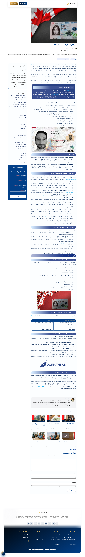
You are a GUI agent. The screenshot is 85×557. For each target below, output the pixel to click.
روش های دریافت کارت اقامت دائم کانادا (18, 73)
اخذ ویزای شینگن (22, 155)
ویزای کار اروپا (23, 124)
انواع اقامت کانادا (22, 72)
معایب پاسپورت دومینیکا (21, 162)
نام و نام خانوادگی (21, 175)
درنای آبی (75, 51)
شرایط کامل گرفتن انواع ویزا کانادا (64, 256)
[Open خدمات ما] (56, 4)
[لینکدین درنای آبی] (42, 523)
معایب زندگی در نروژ (22, 135)
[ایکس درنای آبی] (56, 523)
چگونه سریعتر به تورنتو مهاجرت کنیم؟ (54, 441)
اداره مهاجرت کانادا (70, 91)
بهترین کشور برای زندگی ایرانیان (19, 102)
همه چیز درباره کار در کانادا (41, 441)
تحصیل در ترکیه (23, 115)
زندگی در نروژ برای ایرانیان (21, 144)
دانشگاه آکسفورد (22, 113)
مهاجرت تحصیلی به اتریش (21, 111)
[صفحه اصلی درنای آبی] (71, 3)
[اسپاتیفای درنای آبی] (49, 523)
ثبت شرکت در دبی (22, 131)
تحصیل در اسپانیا (22, 117)
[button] (10, 66)
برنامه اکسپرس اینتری (69, 192)
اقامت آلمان (24, 133)
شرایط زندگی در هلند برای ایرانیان (19, 149)
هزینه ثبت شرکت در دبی (21, 128)
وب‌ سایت (74, 482)
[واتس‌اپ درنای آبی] (39, 523)
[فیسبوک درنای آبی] (53, 523)
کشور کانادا (69, 51)
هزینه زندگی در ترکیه (22, 140)
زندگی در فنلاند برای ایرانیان (20, 142)
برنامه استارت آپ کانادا (68, 201)
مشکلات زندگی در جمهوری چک (20, 151)
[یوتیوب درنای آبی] (46, 523)
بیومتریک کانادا (61, 243)
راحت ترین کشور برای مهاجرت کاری (19, 100)
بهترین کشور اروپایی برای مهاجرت (19, 104)
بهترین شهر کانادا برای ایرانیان (20, 153)
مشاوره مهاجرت (23, 108)
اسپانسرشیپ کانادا (48, 216)
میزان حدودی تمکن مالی (20, 185)
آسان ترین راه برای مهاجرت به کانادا (66, 78)
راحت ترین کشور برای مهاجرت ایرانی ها (18, 95)
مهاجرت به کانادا (44, 76)
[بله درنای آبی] (28, 523)
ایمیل (74, 477)
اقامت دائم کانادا (69, 65)
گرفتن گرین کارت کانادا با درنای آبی (19, 84)
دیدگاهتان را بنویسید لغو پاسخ (20, 86)
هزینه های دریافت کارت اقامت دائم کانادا (19, 80)
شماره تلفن (22, 180)
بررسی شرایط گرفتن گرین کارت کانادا (19, 77)
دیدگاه (74, 458)
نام (75, 473)
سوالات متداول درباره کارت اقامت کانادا (18, 82)
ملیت (23, 190)
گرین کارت (39, 80)
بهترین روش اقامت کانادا (71, 179)
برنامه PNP (45, 196)
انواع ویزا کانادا (54, 94)
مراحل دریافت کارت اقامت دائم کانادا (19, 75)
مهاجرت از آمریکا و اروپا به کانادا (43, 386)
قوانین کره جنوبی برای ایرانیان (20, 137)
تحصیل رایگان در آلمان (21, 120)
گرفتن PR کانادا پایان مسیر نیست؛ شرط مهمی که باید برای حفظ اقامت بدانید (54, 424)
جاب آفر (24, 122)
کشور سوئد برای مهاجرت (21, 146)
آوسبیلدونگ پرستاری (22, 126)
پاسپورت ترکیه (23, 157)
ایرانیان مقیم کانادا (35, 65)
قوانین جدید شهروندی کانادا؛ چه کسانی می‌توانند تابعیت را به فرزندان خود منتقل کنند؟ (38, 424)
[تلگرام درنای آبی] (35, 523)
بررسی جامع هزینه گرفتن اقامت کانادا (69, 441)
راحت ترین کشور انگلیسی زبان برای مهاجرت (17, 106)
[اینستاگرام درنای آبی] (31, 523)
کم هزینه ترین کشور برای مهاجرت (19, 97)
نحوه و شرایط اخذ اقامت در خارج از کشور (63, 59)
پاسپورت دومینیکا (22, 160)
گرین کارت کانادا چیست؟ (21, 70)
